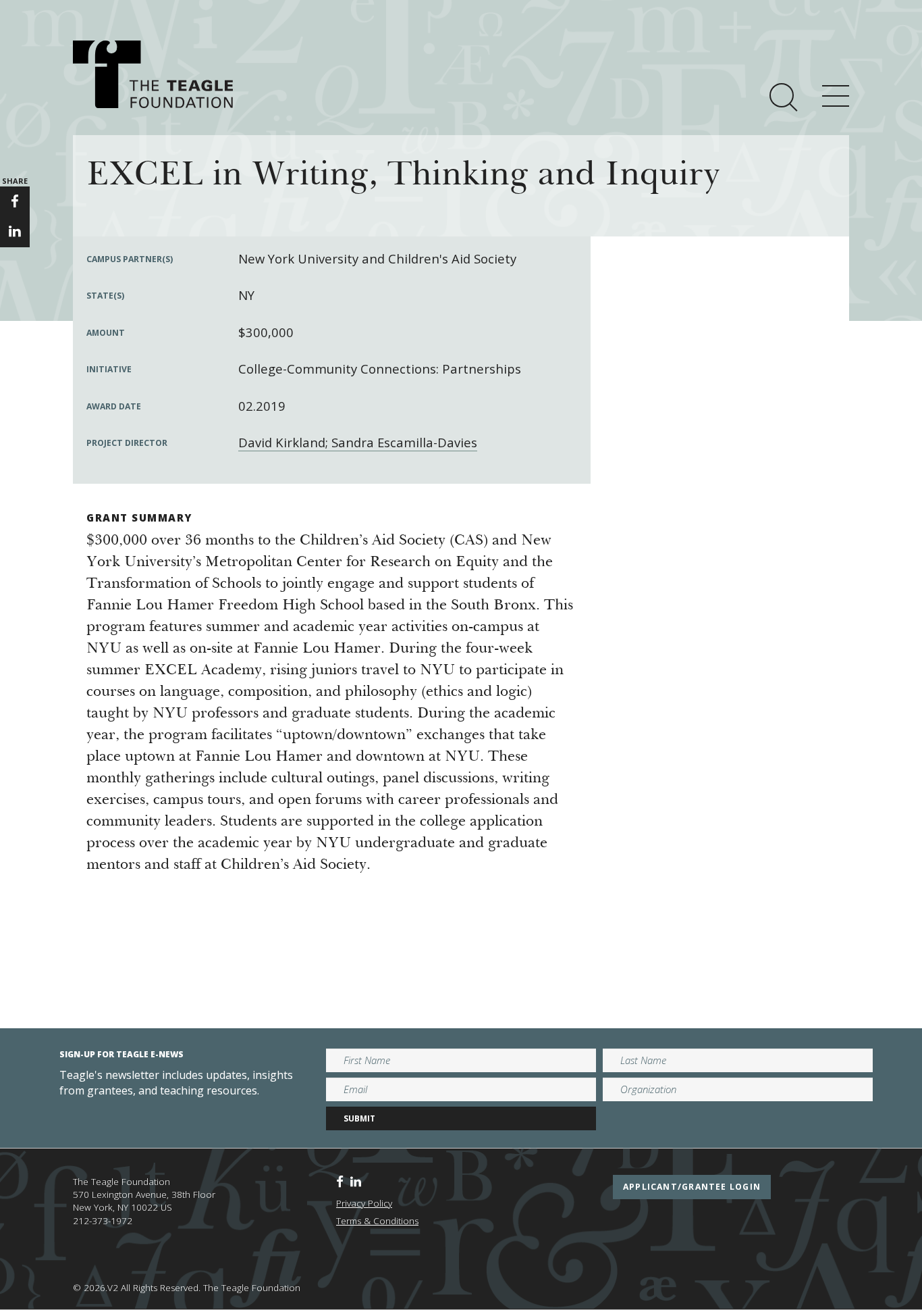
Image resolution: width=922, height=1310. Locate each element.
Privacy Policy (364, 1203)
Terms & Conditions (377, 1221)
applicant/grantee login (692, 1186)
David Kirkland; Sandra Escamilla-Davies (357, 442)
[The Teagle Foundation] (153, 74)
